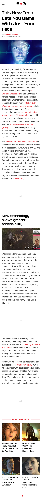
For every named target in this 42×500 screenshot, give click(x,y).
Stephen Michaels (11, 34)
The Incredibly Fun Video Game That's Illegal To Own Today (10, 481)
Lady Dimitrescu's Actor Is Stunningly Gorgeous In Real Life (30, 482)
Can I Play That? (24, 365)
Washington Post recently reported (21, 142)
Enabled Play (19, 178)
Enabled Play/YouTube (32, 248)
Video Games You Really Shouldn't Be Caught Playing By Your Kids (10, 447)
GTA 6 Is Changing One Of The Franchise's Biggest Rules (30, 447)
